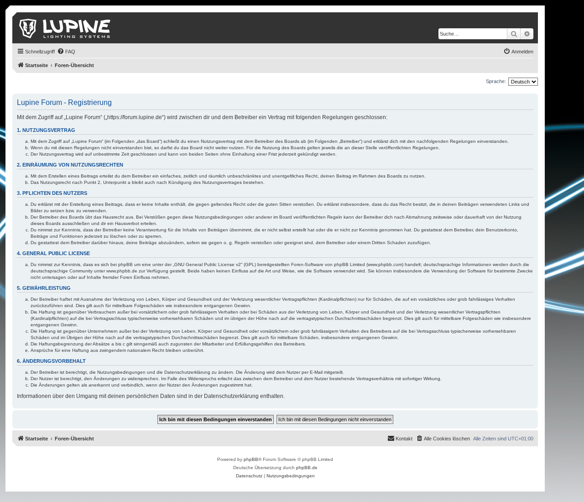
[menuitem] (66, 51)
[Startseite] (65, 28)
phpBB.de (307, 467)
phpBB (251, 459)
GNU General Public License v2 (207, 264)
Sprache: (496, 81)
